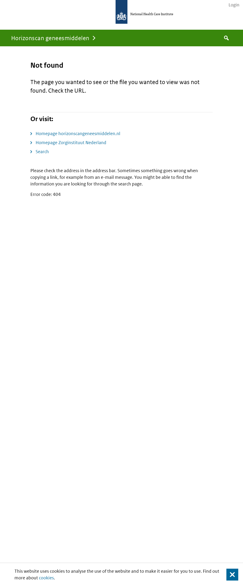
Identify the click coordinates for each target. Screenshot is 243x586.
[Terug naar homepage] (121, 12)
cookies (46, 578)
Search (42, 151)
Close (229, 574)
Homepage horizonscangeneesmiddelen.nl (78, 133)
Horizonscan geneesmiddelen (50, 37)
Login (234, 5)
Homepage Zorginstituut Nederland (71, 142)
